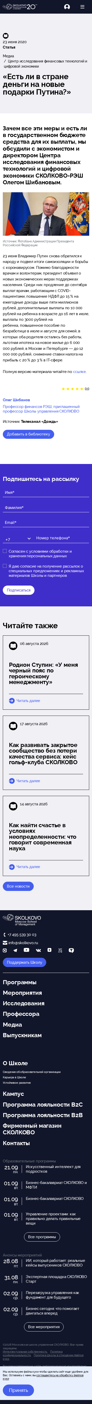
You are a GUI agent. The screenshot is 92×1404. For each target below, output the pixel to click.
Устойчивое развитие (17, 1082)
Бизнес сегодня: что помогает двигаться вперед (52, 1311)
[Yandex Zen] (49, 951)
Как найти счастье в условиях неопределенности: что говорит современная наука (42, 836)
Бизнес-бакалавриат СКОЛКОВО (55, 1198)
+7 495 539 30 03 (22, 934)
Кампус (13, 1093)
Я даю (46, 571)
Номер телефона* (49, 533)
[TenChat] (71, 951)
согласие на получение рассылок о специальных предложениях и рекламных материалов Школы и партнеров (46, 571)
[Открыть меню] (82, 7)
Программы (20, 982)
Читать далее (28, 700)
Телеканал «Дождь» (39, 421)
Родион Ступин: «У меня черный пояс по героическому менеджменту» (43, 673)
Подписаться (18, 590)
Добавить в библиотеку (28, 434)
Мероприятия (22, 992)
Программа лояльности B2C (43, 1104)
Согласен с (40, 553)
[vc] (60, 951)
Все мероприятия (44, 1327)
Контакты (16, 1143)
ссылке (79, 371)
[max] (5, 951)
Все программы (42, 1237)
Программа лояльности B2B (43, 1115)
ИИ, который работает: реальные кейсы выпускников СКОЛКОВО (55, 1263)
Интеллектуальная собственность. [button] (25, 1351)
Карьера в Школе (14, 1077)
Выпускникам (22, 1035)
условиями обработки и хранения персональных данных (40, 553)
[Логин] (70, 7)
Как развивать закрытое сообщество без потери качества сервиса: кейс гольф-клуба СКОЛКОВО (43, 753)
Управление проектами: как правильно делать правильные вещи (53, 1219)
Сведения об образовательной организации (31, 1071)
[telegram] (15, 951)
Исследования (23, 1003)
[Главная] (20, 7)
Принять (18, 1390)
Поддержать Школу (24, 962)
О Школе (15, 1063)
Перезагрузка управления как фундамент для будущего (52, 1295)
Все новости (18, 886)
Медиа (8, 56)
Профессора (21, 1013)
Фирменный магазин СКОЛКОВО (32, 1129)
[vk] (38, 951)
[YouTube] (26, 951)
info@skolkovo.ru (23, 943)
